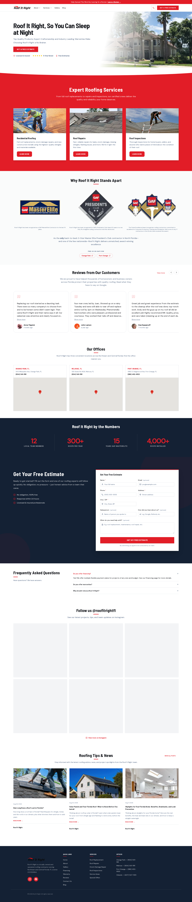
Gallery (57, 8)
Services (46, 8)
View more (161, 273)
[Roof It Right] (22, 8)
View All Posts (170, 756)
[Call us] (153, 8)
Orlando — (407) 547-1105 (126, 875)
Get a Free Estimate (168, 8)
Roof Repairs (94, 863)
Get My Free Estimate (137, 540)
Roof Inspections (96, 871)
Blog (64, 8)
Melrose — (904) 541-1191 (125, 866)
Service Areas (95, 874)
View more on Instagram (97, 738)
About (36, 8)
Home (65, 860)
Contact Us (67, 881)
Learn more (24, 154)
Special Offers (95, 878)
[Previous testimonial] (171, 272)
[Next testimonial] (176, 272)
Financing (66, 871)
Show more (21, 320)
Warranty (66, 874)
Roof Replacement (96, 860)
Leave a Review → (114, 2)
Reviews (66, 878)
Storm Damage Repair (98, 867)
